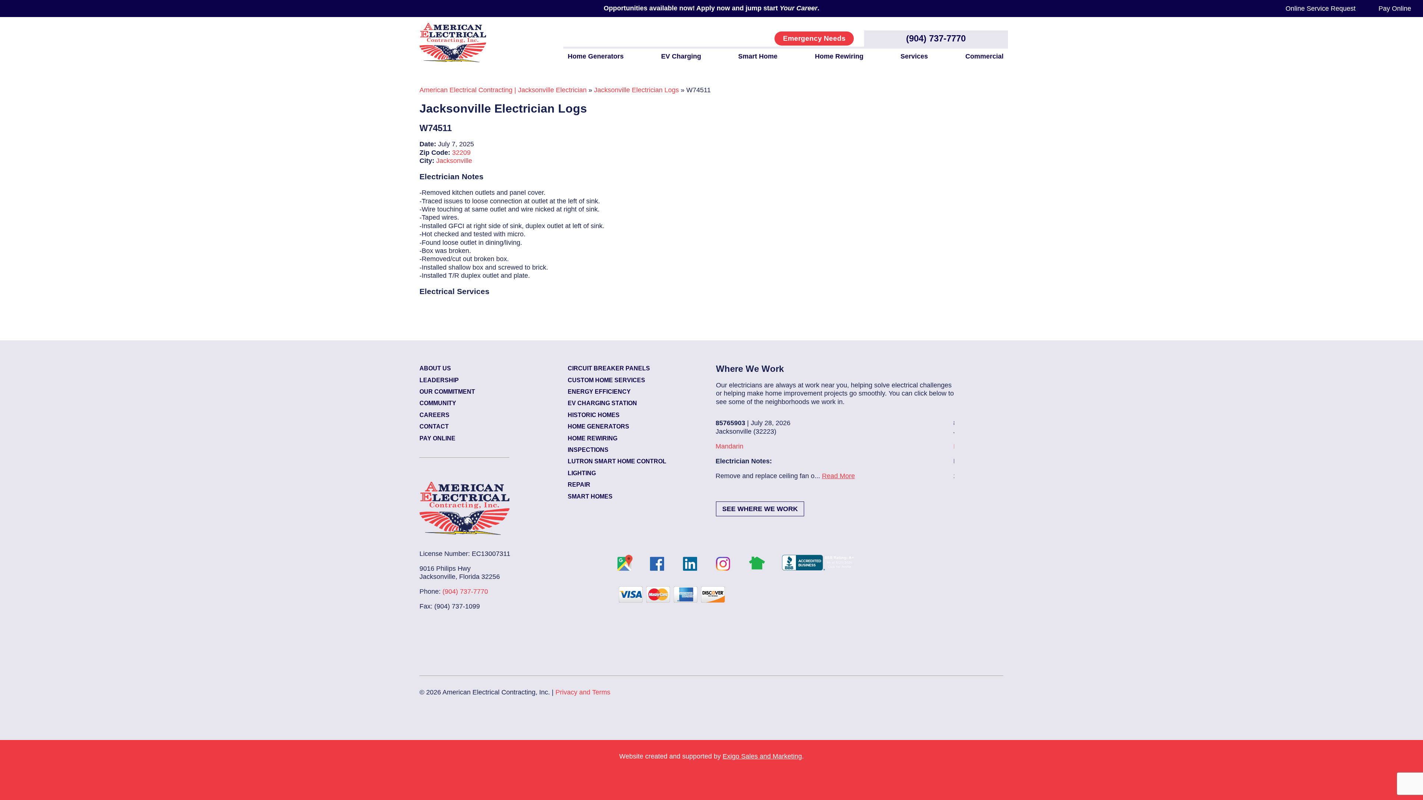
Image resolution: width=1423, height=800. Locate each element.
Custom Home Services (606, 380)
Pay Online (1395, 8)
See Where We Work (760, 509)
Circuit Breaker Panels (609, 368)
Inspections (588, 450)
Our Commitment (447, 392)
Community (437, 403)
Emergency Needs (814, 38)
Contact (434, 426)
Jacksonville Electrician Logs (636, 90)
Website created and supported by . (711, 756)
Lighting (582, 473)
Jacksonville (454, 160)
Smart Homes (590, 496)
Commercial (984, 56)
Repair (579, 484)
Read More (829, 476)
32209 (461, 152)
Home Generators (596, 56)
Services (914, 56)
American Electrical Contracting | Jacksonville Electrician (503, 90)
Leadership (439, 380)
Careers (434, 415)
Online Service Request (1321, 8)
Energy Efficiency (599, 392)
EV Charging (681, 56)
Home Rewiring (839, 56)
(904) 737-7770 (936, 38)
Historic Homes (594, 415)
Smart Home (757, 56)
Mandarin (721, 446)
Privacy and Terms (582, 692)
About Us (435, 368)
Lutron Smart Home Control (617, 461)
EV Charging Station (602, 403)
